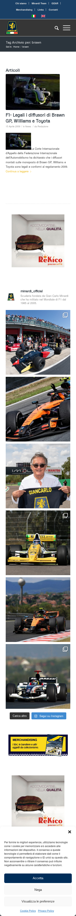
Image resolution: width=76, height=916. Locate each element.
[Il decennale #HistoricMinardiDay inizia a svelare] (38, 342)
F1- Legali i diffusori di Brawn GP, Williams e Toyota (35, 117)
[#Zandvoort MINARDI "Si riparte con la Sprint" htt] (38, 476)
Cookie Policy (28, 910)
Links (41, 9)
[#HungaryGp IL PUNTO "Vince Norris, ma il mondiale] (38, 609)
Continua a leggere (17, 171)
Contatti (53, 9)
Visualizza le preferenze (38, 901)
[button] (70, 832)
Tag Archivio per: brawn (23, 42)
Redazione (43, 126)
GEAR (55, 3)
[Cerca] (54, 27)
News (28, 126)
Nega (38, 889)
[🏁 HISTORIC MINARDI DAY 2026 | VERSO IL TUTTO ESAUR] (38, 542)
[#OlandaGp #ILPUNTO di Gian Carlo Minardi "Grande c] (38, 409)
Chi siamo (21, 3)
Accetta (38, 878)
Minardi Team (39, 3)
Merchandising (24, 9)
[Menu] (64, 27)
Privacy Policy (46, 910)
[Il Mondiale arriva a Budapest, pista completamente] (38, 676)
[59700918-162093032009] (33, 92)
